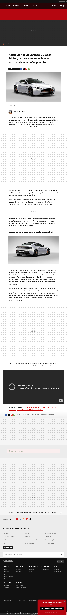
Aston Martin (26, 414)
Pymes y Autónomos (21, 587)
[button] (19, 112)
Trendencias (7, 585)
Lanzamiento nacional (31, 540)
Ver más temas (8, 547)
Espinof (30, 571)
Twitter (58, 6)
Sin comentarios (15, 68)
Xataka (5, 569)
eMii (5, 543)
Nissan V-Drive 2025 (38, 512)
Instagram (55, 6)
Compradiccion (7, 590)
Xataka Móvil (7, 571)
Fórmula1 (6, 533)
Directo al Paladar (45, 569)
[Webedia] (63, 1)
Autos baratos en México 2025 (24, 512)
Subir (58, 561)
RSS (23, 519)
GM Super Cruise (49, 543)
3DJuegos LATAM (20, 600)
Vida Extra (18, 571)
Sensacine (31, 569)
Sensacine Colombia (33, 603)
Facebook (52, 6)
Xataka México (7, 600)
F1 (44, 5)
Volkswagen (15, 43)
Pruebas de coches (50, 533)
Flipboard (26, 69)
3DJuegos (18, 569)
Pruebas (8, 5)
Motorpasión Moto (58, 571)
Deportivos (7, 43)
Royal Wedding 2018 (30, 543)
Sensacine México (33, 600)
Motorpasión (56, 569)
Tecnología (48, 536)
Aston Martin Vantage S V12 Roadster (43, 414)
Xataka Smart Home (8, 576)
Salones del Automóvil (10, 536)
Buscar (60, 554)
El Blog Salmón (19, 585)
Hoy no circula (25, 5)
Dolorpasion (7, 540)
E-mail (29, 69)
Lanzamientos (37, 5)
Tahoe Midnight (49, 540)
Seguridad (27, 536)
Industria (16, 5)
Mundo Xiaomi (7, 578)
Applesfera (6, 574)
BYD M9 (47, 512)
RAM (22, 43)
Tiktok (64, 6)
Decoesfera (6, 587)
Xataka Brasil (7, 603)
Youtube (61, 6)
